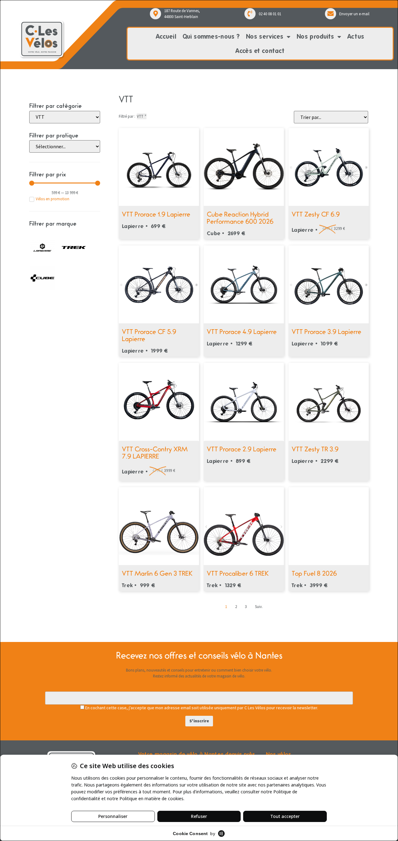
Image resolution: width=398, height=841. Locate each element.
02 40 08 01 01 (270, 13)
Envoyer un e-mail (354, 13)
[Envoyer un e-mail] (330, 13)
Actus (355, 36)
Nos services (265, 36)
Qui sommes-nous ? (211, 36)
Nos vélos (278, 754)
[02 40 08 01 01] (250, 13)
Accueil (166, 36)
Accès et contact (260, 50)
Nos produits (315, 36)
